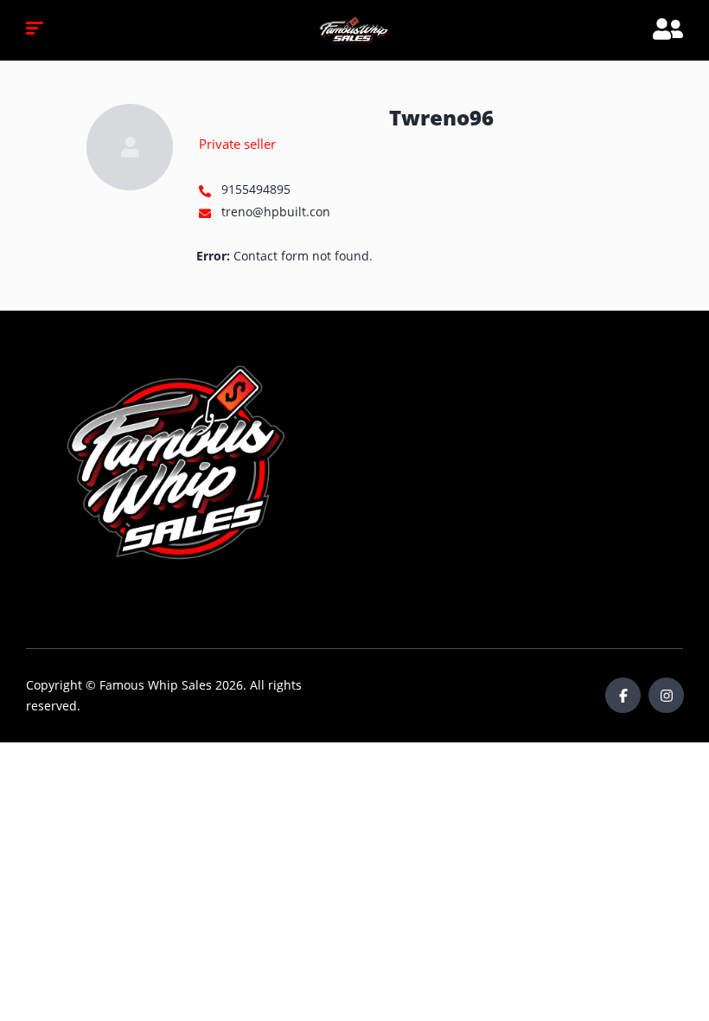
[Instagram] (666, 695)
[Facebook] (623, 695)
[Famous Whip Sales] (354, 30)
